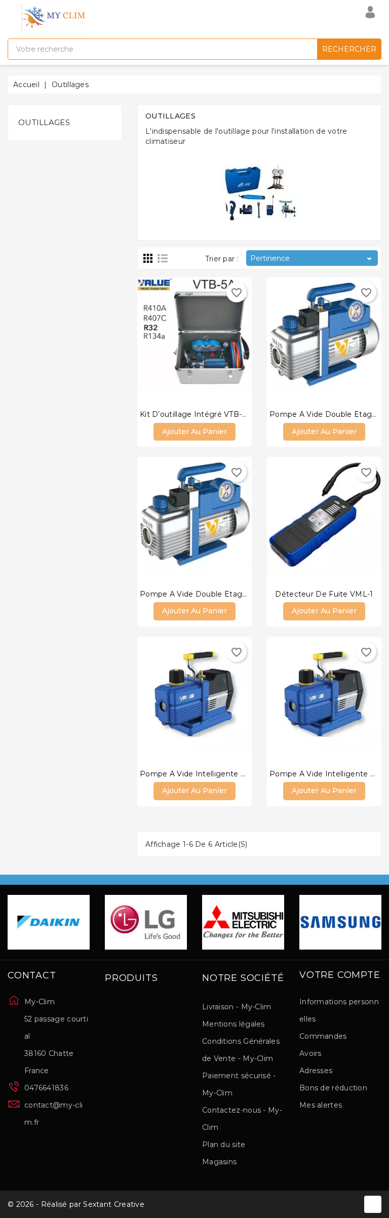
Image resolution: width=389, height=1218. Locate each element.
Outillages (44, 122)
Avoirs (310, 1053)
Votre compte (339, 975)
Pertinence (312, 259)
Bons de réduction (333, 1087)
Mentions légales (233, 1024)
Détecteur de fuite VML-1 (324, 594)
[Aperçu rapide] (205, 340)
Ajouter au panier (194, 431)
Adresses (315, 1070)
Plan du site (224, 1144)
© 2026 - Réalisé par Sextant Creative (76, 1204)
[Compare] (184, 340)
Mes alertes (320, 1105)
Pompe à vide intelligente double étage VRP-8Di (233, 773)
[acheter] (164, 340)
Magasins (219, 1161)
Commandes (323, 1036)
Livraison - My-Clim (236, 1006)
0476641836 (46, 1087)
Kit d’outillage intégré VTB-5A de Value (213, 414)
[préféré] (225, 340)
